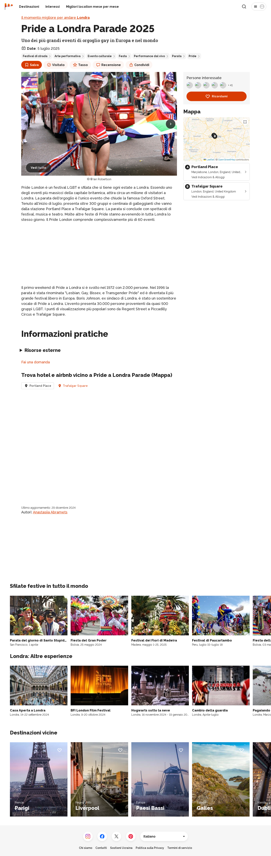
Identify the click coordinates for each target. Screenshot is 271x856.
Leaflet (210, 159)
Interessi (52, 7)
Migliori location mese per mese (92, 7)
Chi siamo (85, 847)
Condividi (141, 65)
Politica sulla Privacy (150, 847)
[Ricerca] (244, 7)
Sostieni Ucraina (121, 847)
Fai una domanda (35, 362)
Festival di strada (35, 56)
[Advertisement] (99, 253)
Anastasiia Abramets (50, 512)
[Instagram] (88, 836)
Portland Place (40, 385)
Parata (177, 56)
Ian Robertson (102, 179)
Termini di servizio (179, 847)
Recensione (111, 65)
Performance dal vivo (149, 56)
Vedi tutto (38, 167)
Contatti (101, 847)
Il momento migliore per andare (55, 17)
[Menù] (258, 7)
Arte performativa (68, 56)
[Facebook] (102, 836)
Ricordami (220, 96)
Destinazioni (29, 7)
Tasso (83, 65)
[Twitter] (116, 836)
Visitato (58, 65)
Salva (34, 65)
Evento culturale (100, 56)
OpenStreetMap (226, 159)
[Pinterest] (131, 836)
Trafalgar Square (75, 385)
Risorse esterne (42, 350)
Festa (123, 56)
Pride (192, 56)
